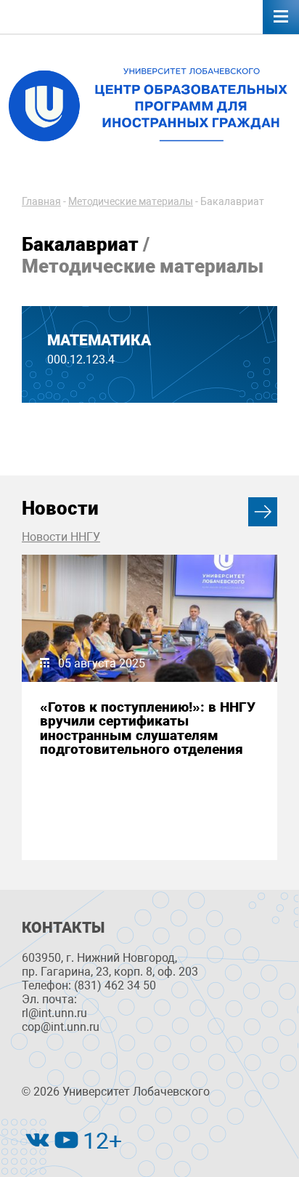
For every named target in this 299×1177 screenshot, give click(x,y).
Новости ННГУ (61, 537)
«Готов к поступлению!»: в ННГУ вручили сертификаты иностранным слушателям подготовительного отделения (147, 728)
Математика (99, 340)
